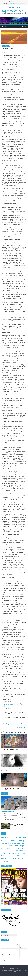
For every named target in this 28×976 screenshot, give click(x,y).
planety (24, 850)
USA (12, 858)
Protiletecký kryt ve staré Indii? (10, 788)
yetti (20, 858)
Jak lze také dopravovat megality (13, 814)
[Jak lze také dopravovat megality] (14, 796)
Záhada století (22, 727)
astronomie (7, 841)
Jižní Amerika (22, 843)
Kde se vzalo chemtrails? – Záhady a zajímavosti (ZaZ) (14, 705)
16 (24, 952)
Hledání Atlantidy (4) (12, 3)
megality (7, 848)
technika (3, 52)
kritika (19, 50)
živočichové (5, 861)
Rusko (3, 856)
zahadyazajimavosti (12, 50)
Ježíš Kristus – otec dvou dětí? (9, 749)
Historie (4, 811)
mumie (2, 850)
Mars (2, 848)
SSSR (17, 856)
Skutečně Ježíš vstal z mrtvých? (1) (11, 724)
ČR (22, 858)
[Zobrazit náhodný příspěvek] (25, 26)
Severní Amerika (10, 856)
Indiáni (12, 843)
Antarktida (13, 837)
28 (17, 956)
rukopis (23, 853)
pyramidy (15, 853)
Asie (2, 840)
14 (17, 952)
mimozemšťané (16, 848)
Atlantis (13, 841)
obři (11, 851)
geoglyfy (3, 843)
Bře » (5, 960)
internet (16, 843)
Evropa (22, 840)
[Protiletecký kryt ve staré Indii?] (14, 773)
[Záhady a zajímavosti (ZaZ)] (2, 26)
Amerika (8, 837)
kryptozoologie (19, 846)
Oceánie (14, 850)
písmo (20, 853)
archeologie (21, 837)
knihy (7, 845)
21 (17, 954)
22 (20, 954)
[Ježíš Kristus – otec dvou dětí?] (14, 735)
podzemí (10, 853)
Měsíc (5, 851)
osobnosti (19, 851)
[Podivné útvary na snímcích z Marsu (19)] (14, 754)
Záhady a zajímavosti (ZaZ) (14, 9)
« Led (2, 960)
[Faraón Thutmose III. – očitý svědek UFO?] (5, 823)
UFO (8, 858)
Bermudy (17, 840)
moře (23, 848)
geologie (8, 843)
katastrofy (3, 846)
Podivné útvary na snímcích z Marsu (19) (12, 769)
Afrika (3, 837)
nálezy (9, 850)
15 (20, 952)
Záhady (7, 46)
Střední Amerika (22, 856)
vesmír (16, 859)
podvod (22, 50)
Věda (3, 46)
